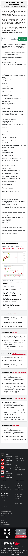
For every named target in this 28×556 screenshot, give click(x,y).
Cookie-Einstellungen (20, 28)
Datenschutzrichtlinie (7, 34)
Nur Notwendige (14, 38)
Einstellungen (5, 39)
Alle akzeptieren (22, 38)
